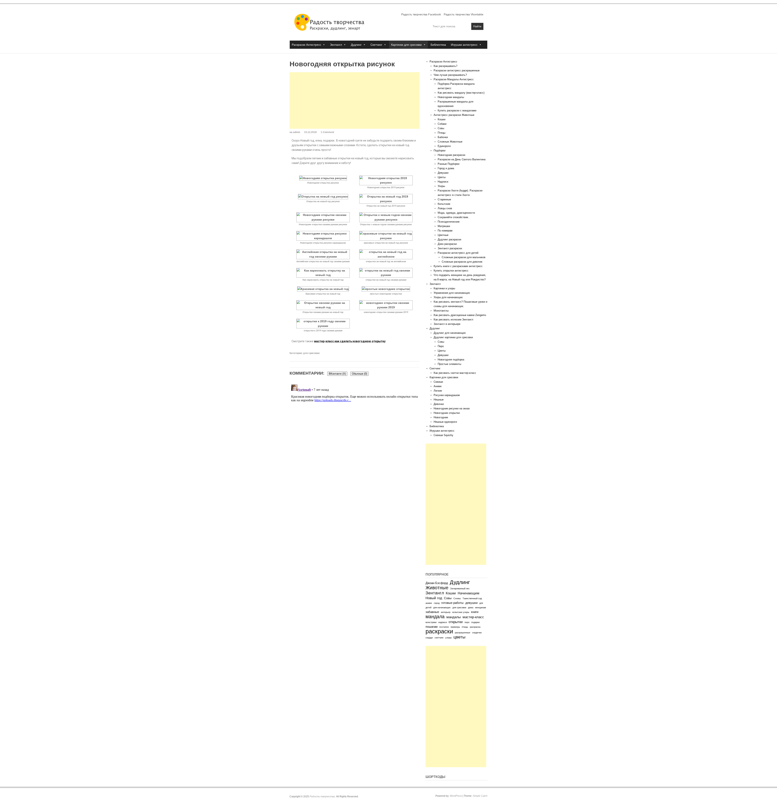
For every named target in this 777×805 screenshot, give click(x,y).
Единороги (444, 146)
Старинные (444, 199)
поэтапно (444, 627)
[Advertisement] (354, 100)
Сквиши (438, 381)
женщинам (480, 607)
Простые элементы (449, 364)
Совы (441, 128)
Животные (437, 587)
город (436, 603)
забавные (432, 612)
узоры (448, 637)
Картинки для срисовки (406, 44)
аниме (429, 603)
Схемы (457, 598)
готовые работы (452, 602)
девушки (471, 602)
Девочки (439, 404)
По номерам (445, 230)
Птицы (441, 132)
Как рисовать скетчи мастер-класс (455, 372)
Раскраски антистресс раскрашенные (457, 70)
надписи (442, 622)
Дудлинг (356, 44)
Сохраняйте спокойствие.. (454, 217)
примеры (455, 627)
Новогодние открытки (447, 412)
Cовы (441, 341)
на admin (295, 132)
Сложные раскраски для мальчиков (463, 257)
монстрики (431, 622)
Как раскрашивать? (445, 66)
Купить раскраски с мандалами (457, 110)
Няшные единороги (445, 421)
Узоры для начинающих (448, 297)
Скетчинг (376, 44)
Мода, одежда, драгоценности (456, 212)
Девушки (443, 172)
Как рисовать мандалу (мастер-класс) (461, 92)
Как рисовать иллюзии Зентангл (453, 319)
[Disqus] (354, 433)
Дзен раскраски (447, 243)
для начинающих (442, 607)
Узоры (441, 186)
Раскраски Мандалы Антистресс (454, 79)
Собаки (442, 123)
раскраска (475, 627)
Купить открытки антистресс (451, 270)
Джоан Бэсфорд (437, 583)
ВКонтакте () (337, 373)
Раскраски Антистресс (306, 44)
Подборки (439, 150)
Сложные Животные (450, 141)
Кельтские (444, 203)
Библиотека (438, 44)
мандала (435, 616)
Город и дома (446, 168)
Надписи (443, 181)
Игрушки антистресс (464, 44)
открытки (456, 622)
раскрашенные (462, 632)
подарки (475, 622)
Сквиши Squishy (443, 435)
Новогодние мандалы (451, 97)
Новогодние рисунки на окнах (452, 408)
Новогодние (441, 417)
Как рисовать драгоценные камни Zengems (460, 315)
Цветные (443, 235)
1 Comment (327, 132)
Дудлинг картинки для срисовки (453, 337)
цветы (459, 637)
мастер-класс (473, 617)
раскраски (439, 631)
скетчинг (439, 637)
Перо (441, 346)
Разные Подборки (448, 163)
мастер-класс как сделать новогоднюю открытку (349, 341)
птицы (465, 627)
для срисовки (311, 353)
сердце (429, 637)
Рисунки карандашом (447, 395)
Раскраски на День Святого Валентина (461, 159)
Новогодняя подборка (451, 359)
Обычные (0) (359, 373)
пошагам (431, 626)
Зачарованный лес (460, 588)
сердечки (477, 632)
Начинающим (468, 593)
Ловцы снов (445, 208)
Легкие (438, 390)
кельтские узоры (460, 612)
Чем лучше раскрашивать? (450, 74)
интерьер (445, 612)
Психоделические (449, 221)
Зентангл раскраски (450, 248)
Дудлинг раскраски (449, 239)
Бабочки (443, 137)
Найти (477, 26)
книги (474, 612)
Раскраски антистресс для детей (458, 252)
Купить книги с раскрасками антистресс (458, 266)
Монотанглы (441, 310)
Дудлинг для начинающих (450, 332)
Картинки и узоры (444, 288)
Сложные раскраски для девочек (462, 261)
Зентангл (336, 44)
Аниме (438, 386)
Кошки (441, 119)
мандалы (453, 617)
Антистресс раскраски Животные (454, 114)
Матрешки (444, 226)
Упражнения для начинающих (452, 292)
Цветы (442, 177)
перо (467, 622)
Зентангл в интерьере (447, 323)
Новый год (434, 598)
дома (470, 607)
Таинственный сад (472, 598)
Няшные (439, 399)
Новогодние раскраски (451, 154)
